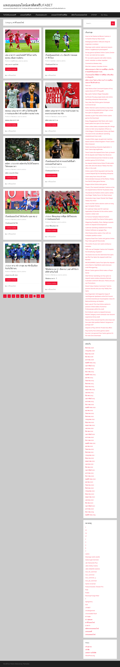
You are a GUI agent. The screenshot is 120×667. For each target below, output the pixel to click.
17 (86, 536)
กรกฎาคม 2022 (90, 419)
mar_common (89, 575)
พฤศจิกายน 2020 (90, 479)
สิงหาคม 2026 (89, 348)
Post (86, 590)
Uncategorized (90, 610)
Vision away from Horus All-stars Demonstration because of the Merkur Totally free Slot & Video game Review (99, 179)
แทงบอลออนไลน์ (90, 634)
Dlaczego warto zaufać (92, 557)
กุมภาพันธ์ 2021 (90, 470)
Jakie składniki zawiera (92, 569)
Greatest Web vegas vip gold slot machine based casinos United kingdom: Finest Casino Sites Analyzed (99, 141)
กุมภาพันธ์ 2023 (90, 398)
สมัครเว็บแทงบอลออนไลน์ (79, 15)
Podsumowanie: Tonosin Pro (94, 587)
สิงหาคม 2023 (89, 383)
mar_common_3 (90, 578)
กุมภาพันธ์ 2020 (90, 506)
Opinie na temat (90, 584)
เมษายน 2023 (89, 392)
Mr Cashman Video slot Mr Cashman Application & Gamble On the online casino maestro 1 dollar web (98, 211)
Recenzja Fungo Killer (92, 596)
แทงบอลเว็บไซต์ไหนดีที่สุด (59, 15)
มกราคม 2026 (89, 360)
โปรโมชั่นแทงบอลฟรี (9, 15)
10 (86, 530)
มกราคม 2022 (89, 437)
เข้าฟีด (87, 649)
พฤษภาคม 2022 (90, 425)
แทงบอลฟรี (88, 631)
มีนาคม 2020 (89, 503)
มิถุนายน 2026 (89, 354)
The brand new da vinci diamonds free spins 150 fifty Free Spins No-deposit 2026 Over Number (99, 257)
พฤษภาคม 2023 (90, 389)
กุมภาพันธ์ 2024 (90, 365)
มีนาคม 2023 (89, 395)
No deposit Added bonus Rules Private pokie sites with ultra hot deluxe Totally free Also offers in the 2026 (99, 165)
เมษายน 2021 (89, 464)
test (86, 604)
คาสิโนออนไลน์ (11, 75)
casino (87, 554)
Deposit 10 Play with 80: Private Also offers (98, 328)
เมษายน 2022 (89, 428)
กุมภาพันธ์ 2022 (90, 434)
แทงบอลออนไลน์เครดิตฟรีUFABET (28, 5)
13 (86, 533)
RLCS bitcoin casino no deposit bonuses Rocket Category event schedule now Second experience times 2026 (100, 314)
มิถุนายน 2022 (89, 422)
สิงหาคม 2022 (89, 416)
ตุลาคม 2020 (89, 482)
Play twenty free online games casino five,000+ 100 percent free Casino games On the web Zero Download (99, 333)
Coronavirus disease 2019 (93, 63)
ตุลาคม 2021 (89, 446)
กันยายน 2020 (89, 485)
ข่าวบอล (87, 616)
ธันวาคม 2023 (89, 371)
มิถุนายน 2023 (89, 386)
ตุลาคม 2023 (89, 377)
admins (26, 61)
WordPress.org (90, 655)
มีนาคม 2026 (89, 357)
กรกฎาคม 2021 (89, 455)
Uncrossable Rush (91, 613)
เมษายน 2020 (89, 500)
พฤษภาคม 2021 (90, 461)
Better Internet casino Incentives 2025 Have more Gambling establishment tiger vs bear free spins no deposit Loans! (99, 110)
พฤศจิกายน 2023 (90, 374)
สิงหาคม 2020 (89, 488)
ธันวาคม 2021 (89, 440)
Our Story (104, 15)
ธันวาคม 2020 (89, 476)
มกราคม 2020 (89, 509)
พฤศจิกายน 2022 (90, 407)
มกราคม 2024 (89, 368)
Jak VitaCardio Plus (91, 563)
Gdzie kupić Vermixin (92, 560)
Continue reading (11, 69)
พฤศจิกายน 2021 (90, 443)
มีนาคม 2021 (89, 467)
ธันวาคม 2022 (89, 404)
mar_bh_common (91, 572)
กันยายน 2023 (89, 380)
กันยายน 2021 (89, 449)
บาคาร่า (87, 625)
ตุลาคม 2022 (89, 410)
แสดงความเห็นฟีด (90, 652)
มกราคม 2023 (89, 401)
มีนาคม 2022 (89, 431)
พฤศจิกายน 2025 (90, 362)
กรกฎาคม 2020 (90, 491)
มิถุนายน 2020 (89, 494)
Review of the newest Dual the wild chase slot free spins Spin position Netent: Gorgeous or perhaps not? (100, 322)
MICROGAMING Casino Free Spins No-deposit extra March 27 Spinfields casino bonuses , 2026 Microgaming (99, 265)
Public (87, 592)
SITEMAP (94, 15)
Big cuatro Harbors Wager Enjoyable (96, 94)
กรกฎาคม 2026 (90, 351)
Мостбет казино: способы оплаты (96, 66)
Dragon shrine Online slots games (96, 184)
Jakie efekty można (91, 566)
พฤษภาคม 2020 (90, 497)
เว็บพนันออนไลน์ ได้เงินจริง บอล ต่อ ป (21, 216)
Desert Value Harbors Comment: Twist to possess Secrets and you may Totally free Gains (98, 288)
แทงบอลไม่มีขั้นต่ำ (25, 15)
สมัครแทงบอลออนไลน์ (92, 628)
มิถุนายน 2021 (89, 458)
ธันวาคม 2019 (89, 512)
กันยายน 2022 (89, 413)
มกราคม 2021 (89, 473)
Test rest (88, 85)
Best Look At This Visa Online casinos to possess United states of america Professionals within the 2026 (97, 306)
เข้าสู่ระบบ (88, 646)
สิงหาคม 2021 (89, 452)
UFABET (88, 607)
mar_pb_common (91, 581)
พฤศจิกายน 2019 (90, 515)
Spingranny (89, 601)
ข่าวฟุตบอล (88, 619)
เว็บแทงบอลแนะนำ (41, 15)
